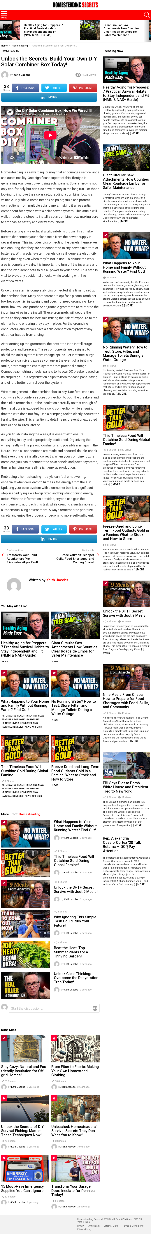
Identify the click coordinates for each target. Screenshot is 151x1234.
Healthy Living (10, 723)
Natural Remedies (13, 727)
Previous (2, 31)
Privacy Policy (84, 1229)
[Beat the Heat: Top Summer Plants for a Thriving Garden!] (25, 954)
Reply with (95, 1008)
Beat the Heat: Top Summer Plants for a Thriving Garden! (71, 952)
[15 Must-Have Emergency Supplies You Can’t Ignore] (25, 1168)
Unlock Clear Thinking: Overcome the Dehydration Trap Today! (76, 977)
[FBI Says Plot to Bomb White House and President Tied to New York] (126, 765)
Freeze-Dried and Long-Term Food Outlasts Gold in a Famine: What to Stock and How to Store (75, 772)
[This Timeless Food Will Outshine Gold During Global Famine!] (25, 748)
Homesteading (29, 723)
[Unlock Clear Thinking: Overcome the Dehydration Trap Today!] (25, 985)
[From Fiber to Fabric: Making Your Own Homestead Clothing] (75, 1048)
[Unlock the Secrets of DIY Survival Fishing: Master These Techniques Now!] (25, 1108)
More (135, 133)
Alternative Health (13, 715)
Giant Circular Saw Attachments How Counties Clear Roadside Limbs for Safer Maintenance (121, 30)
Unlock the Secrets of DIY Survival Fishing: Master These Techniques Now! (22, 1130)
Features (7, 719)
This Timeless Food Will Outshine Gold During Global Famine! (24, 770)
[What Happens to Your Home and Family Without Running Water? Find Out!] (25, 683)
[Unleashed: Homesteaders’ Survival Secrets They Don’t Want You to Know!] (75, 1108)
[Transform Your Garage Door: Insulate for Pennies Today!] (75, 1168)
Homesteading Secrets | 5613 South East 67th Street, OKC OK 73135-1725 (109, 1220)
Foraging (19, 719)
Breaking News (35, 715)
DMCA (80, 1225)
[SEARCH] (147, 14)
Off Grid (37, 727)
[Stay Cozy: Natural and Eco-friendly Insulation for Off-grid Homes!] (25, 1048)
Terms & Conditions (133, 1225)
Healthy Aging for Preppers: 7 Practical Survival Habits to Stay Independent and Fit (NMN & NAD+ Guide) (43, 30)
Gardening (33, 719)
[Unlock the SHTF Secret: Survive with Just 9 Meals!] (25, 894)
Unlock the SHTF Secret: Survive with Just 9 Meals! (76, 889)
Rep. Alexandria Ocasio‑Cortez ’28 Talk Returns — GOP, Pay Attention (122, 844)
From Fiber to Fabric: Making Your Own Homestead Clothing (75, 1070)
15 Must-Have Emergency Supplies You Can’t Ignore (22, 1188)
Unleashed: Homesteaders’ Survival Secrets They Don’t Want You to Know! (74, 1130)
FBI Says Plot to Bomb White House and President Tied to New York (125, 787)
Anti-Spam (94, 1225)
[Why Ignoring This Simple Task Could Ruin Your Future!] (25, 924)
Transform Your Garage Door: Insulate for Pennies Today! (73, 1190)
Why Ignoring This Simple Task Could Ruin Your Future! (75, 921)
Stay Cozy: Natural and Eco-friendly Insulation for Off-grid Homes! (24, 1070)
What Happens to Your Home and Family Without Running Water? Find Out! (25, 705)
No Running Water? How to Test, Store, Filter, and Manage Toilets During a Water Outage (73, 707)
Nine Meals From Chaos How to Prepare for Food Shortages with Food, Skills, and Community (126, 700)
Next (149, 31)
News (5, 661)
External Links (111, 1225)
